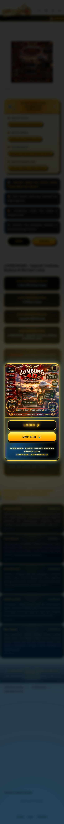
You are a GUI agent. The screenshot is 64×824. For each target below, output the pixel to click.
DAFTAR (29, 436)
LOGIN (29, 425)
